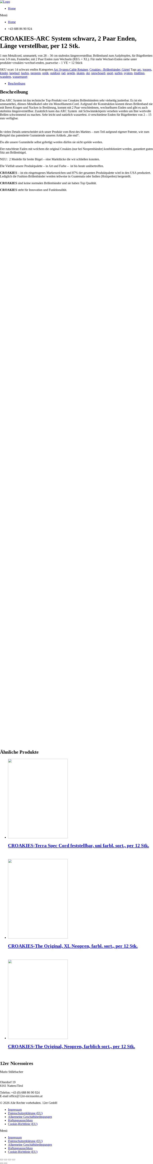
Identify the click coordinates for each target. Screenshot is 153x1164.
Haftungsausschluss (20, 1120)
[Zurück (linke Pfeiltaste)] (1, 1163)
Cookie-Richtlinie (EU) (22, 1124)
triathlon (139, 73)
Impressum (15, 1109)
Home (12, 8)
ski (88, 73)
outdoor (55, 73)
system (128, 73)
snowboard (98, 73)
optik (45, 73)
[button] (76, 15)
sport (110, 73)
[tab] (80, 83)
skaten (80, 73)
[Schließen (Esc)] (1, 1159)
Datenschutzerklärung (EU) (25, 1113)
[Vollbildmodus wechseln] (9, 1159)
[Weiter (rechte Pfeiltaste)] (5, 1163)
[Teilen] (5, 1159)
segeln (71, 73)
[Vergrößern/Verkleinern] (13, 1159)
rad (63, 73)
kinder (4, 73)
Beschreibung (16, 83)
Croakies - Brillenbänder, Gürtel (109, 69)
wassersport (20, 76)
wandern (5, 76)
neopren (35, 73)
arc (139, 69)
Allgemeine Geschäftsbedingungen (30, 1116)
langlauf (14, 73)
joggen (147, 69)
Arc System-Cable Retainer (71, 69)
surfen (118, 73)
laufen (25, 73)
